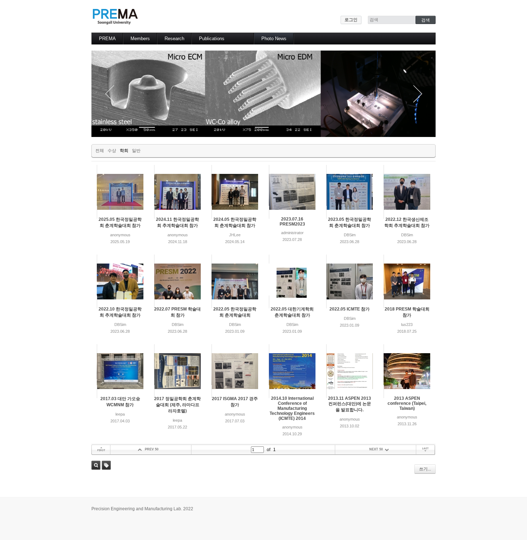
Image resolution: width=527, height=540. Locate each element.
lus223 (407, 324)
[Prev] (109, 94)
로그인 (351, 19)
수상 (112, 150)
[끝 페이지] (426, 450)
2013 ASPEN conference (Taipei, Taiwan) (407, 403)
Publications (211, 38)
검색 (95, 465)
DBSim (350, 235)
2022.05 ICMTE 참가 (349, 309)
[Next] (418, 94)
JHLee (235, 235)
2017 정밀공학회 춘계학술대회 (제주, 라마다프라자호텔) (177, 404)
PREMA (107, 38)
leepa (120, 414)
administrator (292, 233)
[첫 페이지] (100, 450)
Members (140, 38)
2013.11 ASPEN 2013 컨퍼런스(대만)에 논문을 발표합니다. (349, 404)
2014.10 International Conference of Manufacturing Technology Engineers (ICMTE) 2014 (292, 408)
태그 (106, 465)
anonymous (120, 235)
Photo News (273, 38)
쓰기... (425, 469)
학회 (124, 150)
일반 (136, 150)
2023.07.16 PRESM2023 (292, 222)
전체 (99, 150)
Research (174, 38)
